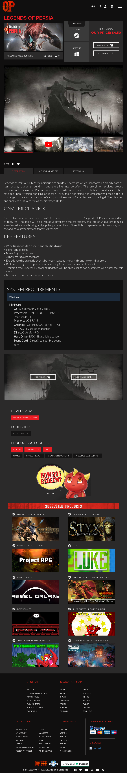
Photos (86, 701)
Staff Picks (87, 711)
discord (64, 730)
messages (20, 740)
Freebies (86, 708)
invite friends (45, 744)
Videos (86, 697)
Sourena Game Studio (25, 418)
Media (85, 690)
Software (64, 711)
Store (62, 690)
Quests (63, 697)
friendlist (20, 744)
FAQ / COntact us (34, 704)
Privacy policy (33, 697)
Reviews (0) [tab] (78, 171)
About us (31, 690)
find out (50, 494)
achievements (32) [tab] (48, 171)
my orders (43, 733)
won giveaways (45, 751)
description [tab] (18, 171)
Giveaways (64, 701)
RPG (47, 449)
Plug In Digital (21, 433)
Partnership (32, 711)
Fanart (86, 704)
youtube (63, 733)
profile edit (44, 747)
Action (17, 449)
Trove (62, 693)
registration (21, 730)
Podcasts (87, 693)
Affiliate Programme (35, 708)
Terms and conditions (36, 693)
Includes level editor (87, 456)
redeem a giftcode (24, 751)
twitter (63, 744)
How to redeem (33, 701)
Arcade (63, 704)
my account (21, 733)
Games (16, 456)
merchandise (66, 751)
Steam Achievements (58, 456)
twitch (63, 737)
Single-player (33, 456)
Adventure (33, 449)
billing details (45, 737)
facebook (64, 740)
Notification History (25, 747)
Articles (63, 708)
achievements (22, 737)
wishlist (42, 740)
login (41, 730)
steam (62, 747)
